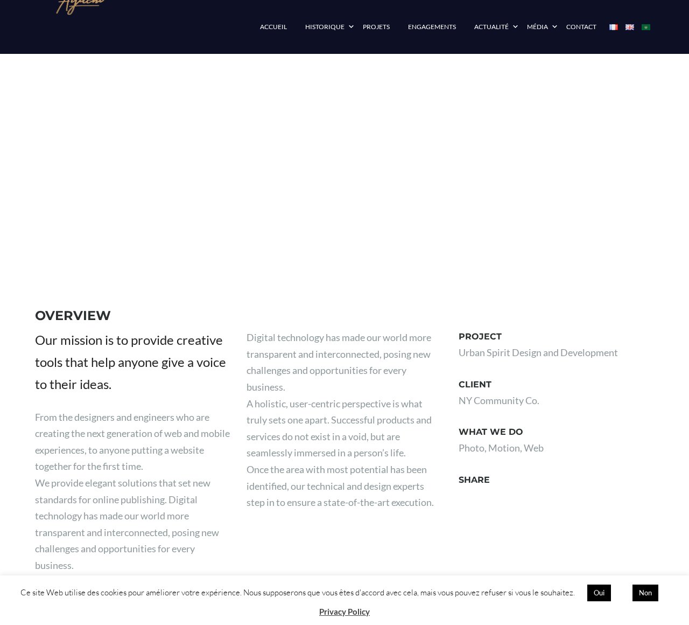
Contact (581, 27)
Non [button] (645, 592)
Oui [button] (599, 592)
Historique (324, 27)
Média (537, 27)
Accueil (273, 27)
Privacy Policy (344, 611)
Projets (376, 27)
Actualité (491, 27)
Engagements (432, 27)
